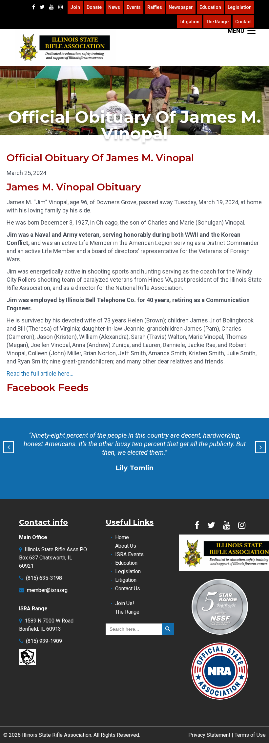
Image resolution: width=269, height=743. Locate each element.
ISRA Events (129, 554)
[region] (134, 100)
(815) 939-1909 (44, 641)
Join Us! (124, 603)
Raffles (154, 7)
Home (122, 537)
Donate (94, 7)
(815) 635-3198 (44, 578)
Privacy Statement (209, 735)
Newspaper (181, 7)
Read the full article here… (40, 373)
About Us (125, 546)
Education (210, 7)
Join (75, 7)
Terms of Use (250, 735)
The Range (217, 21)
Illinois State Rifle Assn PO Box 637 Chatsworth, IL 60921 (53, 557)
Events (134, 7)
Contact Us (127, 588)
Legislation (240, 7)
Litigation (189, 21)
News (114, 7)
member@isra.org (47, 590)
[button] (8, 447)
